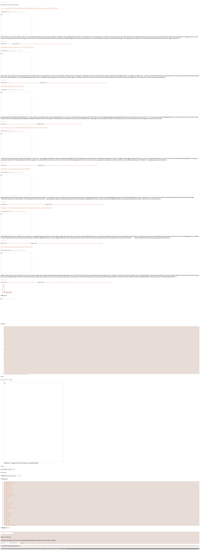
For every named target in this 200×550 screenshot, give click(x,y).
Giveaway (66, 165)
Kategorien (4, 475)
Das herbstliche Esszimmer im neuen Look (16, 246)
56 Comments (22, 250)
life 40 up (6, 498)
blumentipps (54, 82)
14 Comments (22, 211)
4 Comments (20, 172)
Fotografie (19, 82)
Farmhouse (15, 124)
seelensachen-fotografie (10, 507)
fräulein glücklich (8, 488)
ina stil (5, 491)
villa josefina (7, 516)
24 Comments (20, 11)
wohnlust (6, 522)
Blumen (21, 43)
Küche (33, 82)
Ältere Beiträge (8, 292)
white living (7, 520)
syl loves (6, 510)
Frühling (25, 82)
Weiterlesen (3, 41)
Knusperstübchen (8, 494)
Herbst (32, 282)
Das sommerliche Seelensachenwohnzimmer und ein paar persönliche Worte (29, 8)
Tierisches (36, 204)
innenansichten (8, 492)
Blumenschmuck (65, 282)
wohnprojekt (7, 523)
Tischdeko (35, 165)
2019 (20, 546)
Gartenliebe (71, 82)
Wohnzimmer (68, 43)
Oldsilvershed (7, 504)
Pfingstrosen (56, 43)
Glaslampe (84, 282)
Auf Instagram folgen (7, 533)
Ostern (31, 204)
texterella (6, 511)
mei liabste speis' (8, 503)
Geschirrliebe (57, 243)
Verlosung (94, 165)
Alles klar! (63, 548)
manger (6, 501)
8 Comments (19, 50)
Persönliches (49, 43)
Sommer (62, 43)
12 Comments (20, 131)
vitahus (6, 519)
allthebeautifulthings (9, 482)
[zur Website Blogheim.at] (5, 528)
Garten (29, 82)
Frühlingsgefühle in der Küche (12, 86)
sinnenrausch (7, 508)
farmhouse (60, 165)
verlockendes (7, 514)
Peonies (95, 82)
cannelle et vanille (8, 483)
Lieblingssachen (34, 43)
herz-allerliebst (8, 489)
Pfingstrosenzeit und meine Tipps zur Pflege (17, 47)
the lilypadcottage (9, 513)
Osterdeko (97, 204)
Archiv (2, 469)
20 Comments (20, 89)
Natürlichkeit (42, 43)
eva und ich (7, 486)
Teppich (103, 282)
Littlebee (6, 500)
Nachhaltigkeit (78, 82)
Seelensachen (4, 2)
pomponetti (7, 506)
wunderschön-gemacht (10, 525)
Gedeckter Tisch (23, 282)
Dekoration (26, 43)
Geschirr (57, 124)
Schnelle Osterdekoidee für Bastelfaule (15, 169)
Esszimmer (15, 165)
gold (25, 165)
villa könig (6, 517)
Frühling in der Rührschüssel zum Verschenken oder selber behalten (26, 208)
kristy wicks (7, 497)
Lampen (90, 282)
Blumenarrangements (54, 282)
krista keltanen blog (9, 495)
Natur (84, 82)
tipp (105, 82)
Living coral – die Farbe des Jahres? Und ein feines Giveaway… (25, 127)
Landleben (34, 124)
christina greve (8, 485)
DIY (56, 165)
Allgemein (9, 43)
